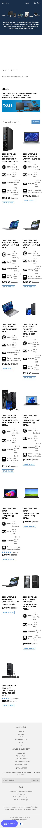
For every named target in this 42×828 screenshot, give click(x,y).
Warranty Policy (21, 764)
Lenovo (21, 734)
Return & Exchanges (21, 797)
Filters (36, 122)
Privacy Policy (21, 756)
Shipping (21, 794)
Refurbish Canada (23, 817)
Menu (7, 3)
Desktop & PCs (21, 740)
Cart (38, 3)
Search (21, 731)
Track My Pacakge (21, 800)
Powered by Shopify (20, 819)
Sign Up (36, 780)
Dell (12, 70)
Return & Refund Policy (21, 761)
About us (21, 753)
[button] (7, 552)
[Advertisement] (21, 51)
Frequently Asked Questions (21, 791)
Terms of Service (21, 759)
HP (21, 745)
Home (4, 70)
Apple (21, 742)
